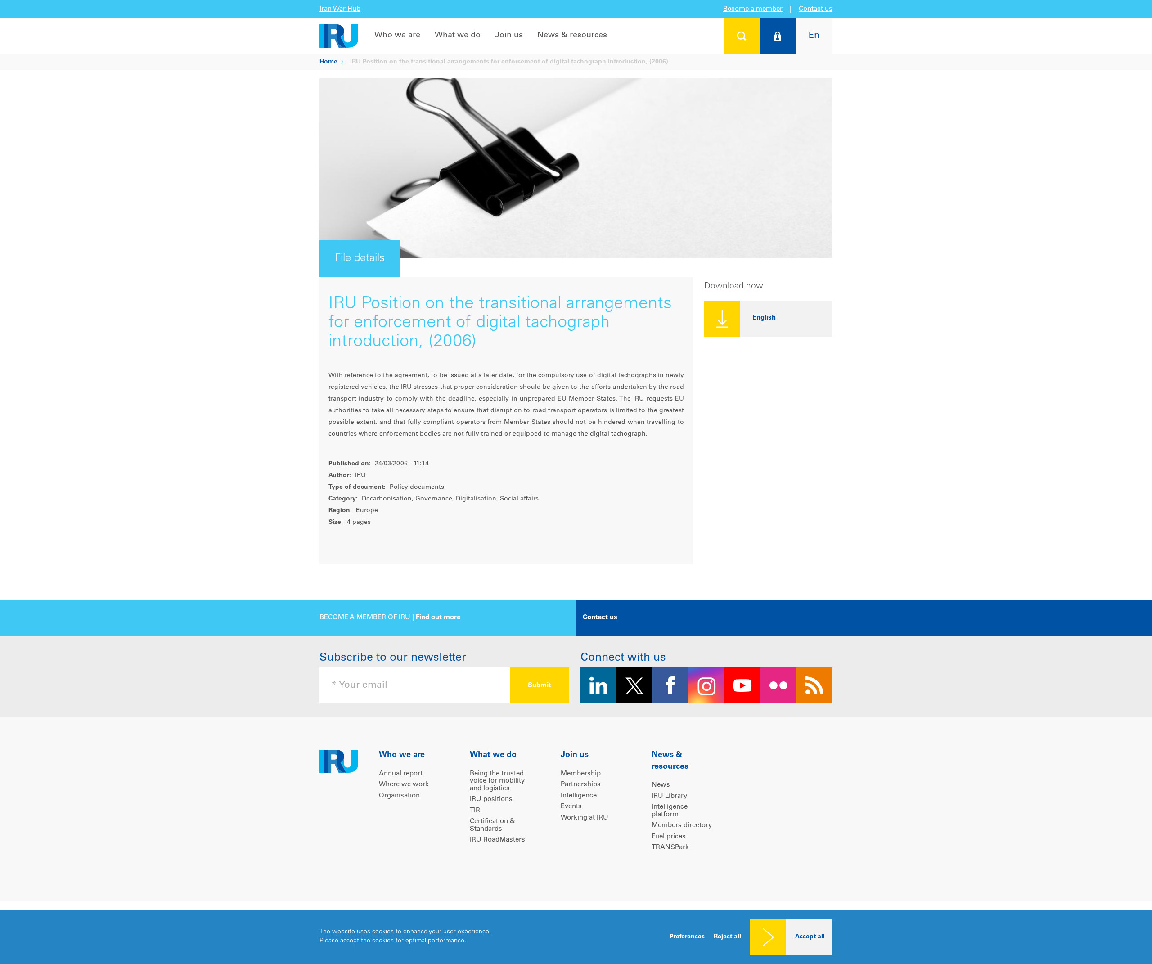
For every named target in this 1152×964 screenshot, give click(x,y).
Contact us (815, 9)
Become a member (753, 9)
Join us (509, 36)
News (661, 785)
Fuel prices (669, 836)
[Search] (742, 36)
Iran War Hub (340, 9)
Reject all (727, 937)
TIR (475, 810)
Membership (581, 773)
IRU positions (491, 799)
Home (329, 62)
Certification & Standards (492, 825)
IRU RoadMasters (497, 840)
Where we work (404, 784)
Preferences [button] (687, 937)
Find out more (438, 617)
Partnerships (581, 784)
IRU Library (669, 796)
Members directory (682, 825)
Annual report (401, 773)
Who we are (397, 36)
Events (571, 806)
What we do (458, 36)
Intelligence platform (670, 811)
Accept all (810, 937)
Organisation (399, 796)
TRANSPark (670, 847)
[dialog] (576, 937)
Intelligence (579, 796)
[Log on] (778, 36)
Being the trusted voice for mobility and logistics (497, 781)
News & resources (572, 36)
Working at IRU (584, 818)
